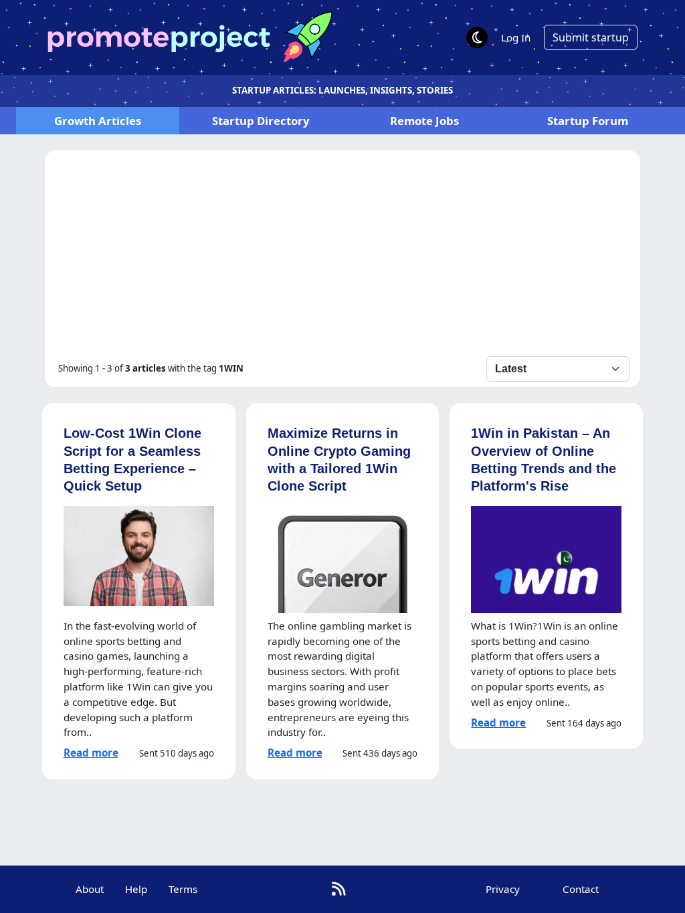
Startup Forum (587, 120)
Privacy (503, 889)
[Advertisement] (343, 256)
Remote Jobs (424, 120)
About (90, 889)
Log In (515, 37)
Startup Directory (261, 120)
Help (136, 889)
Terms (183, 889)
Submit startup (591, 37)
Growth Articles (97, 120)
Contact (581, 889)
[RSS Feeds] (339, 889)
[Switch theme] (477, 37)
